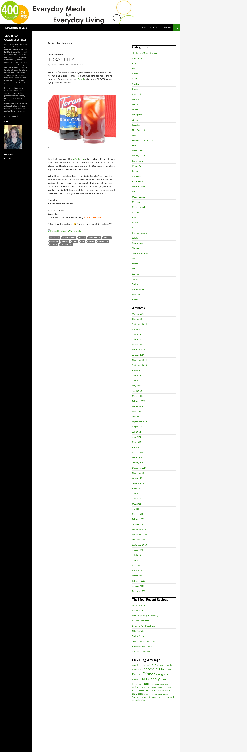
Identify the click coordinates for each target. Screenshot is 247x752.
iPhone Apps (137, 166)
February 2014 (138, 349)
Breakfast (136, 73)
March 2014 (137, 344)
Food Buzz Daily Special (142, 140)
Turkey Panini (138, 636)
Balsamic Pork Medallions (143, 626)
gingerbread (94, 238)
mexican (155, 684)
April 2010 (137, 570)
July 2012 (136, 432)
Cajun (134, 78)
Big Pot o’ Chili (138, 610)
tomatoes (153, 697)
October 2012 (138, 416)
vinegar (144, 700)
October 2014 (138, 319)
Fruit (134, 145)
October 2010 (138, 539)
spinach (166, 694)
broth (169, 664)
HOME (144, 28)
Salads (135, 238)
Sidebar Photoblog (140, 253)
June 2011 (136, 498)
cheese (149, 669)
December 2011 (139, 468)
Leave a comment (76, 65)
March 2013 (137, 396)
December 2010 (139, 529)
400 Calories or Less (15, 27)
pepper (141, 690)
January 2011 (138, 524)
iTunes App (137, 176)
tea (82, 241)
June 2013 (136, 380)
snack (146, 694)
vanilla (53, 245)
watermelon (66, 245)
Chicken (135, 84)
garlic (165, 674)
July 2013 (136, 375)
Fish (134, 135)
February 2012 (138, 457)
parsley (167, 687)
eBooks (135, 120)
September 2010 (139, 545)
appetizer (136, 665)
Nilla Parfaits (138, 631)
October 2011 (138, 478)
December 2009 (139, 591)
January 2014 (138, 355)
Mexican (136, 202)
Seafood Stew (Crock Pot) (143, 641)
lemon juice (136, 684)
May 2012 (136, 442)
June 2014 (136, 339)
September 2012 (139, 421)
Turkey (135, 284)
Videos (135, 299)
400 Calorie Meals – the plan (144, 53)
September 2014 (139, 324)
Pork (134, 227)
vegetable (169, 696)
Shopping (136, 248)
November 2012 (139, 411)
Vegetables (137, 294)
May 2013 (136, 385)
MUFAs (135, 212)
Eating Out (137, 114)
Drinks (51, 54)
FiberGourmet (138, 130)
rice (152, 691)
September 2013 (139, 365)
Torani (81, 79)
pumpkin (54, 241)
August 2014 (137, 329)
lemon (163, 679)
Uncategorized (138, 289)
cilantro (169, 670)
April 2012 (137, 447)
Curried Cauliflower (141, 651)
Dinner (135, 104)
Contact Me (166, 28)
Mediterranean (138, 197)
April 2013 (137, 391)
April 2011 (137, 509)
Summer (59, 54)
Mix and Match (138, 207)
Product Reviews (139, 233)
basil (148, 665)
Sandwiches (137, 243)
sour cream (158, 694)
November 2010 (139, 534)
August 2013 (137, 370)
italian (135, 679)
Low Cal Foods (138, 186)
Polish (135, 222)
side (134, 693)
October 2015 (138, 314)
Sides (134, 258)
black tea (54, 238)
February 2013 (138, 401)
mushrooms (164, 684)
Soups (134, 268)
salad (156, 690)
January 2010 (138, 586)
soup (151, 694)
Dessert (135, 99)
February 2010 (138, 581)
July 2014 (136, 334)
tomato (144, 697)
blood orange (69, 238)
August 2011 (137, 488)
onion (135, 687)
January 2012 (138, 462)
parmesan (144, 687)
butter (134, 670)
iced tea (107, 238)
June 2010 (136, 560)
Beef (134, 68)
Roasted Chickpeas (140, 620)
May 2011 (136, 504)
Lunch (135, 191)
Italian (135, 171)
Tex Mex (135, 279)
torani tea (103, 241)
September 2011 (139, 483)
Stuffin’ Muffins (139, 605)
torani (91, 241)
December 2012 (139, 406)
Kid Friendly (137, 181)
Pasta (134, 217)
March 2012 (137, 452)
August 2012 (137, 426)
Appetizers (137, 58)
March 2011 (137, 514)
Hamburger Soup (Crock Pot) (145, 615)
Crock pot (136, 94)
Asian (134, 63)
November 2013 (139, 360)
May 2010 (136, 565)
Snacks (135, 263)
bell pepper (161, 665)
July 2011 (136, 493)
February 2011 (138, 519)
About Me (154, 28)
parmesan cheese (157, 688)
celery (140, 669)
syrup (74, 241)
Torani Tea (61, 59)
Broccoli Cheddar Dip (142, 646)
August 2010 (137, 550)
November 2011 (139, 473)
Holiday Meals (138, 155)
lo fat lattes (78, 159)
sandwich (165, 690)
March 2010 (137, 575)
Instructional (138, 161)
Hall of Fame (137, 150)
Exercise (136, 125)
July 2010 (136, 555)
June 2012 (136, 437)
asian (143, 665)
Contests (136, 89)
